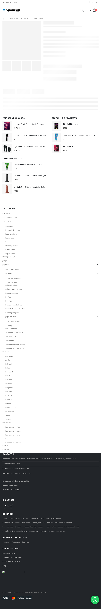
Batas (7, 368)
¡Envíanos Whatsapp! (11, 489)
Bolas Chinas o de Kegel (14, 289)
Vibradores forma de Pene (15, 344)
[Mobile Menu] (4, 10)
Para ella (5, 450)
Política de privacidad (11, 561)
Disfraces (9, 395)
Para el (5, 446)
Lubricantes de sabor (13, 431)
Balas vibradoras (11, 285)
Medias (8, 403)
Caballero (9, 380)
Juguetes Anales (11, 317)
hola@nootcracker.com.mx (19, 468)
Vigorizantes (10, 254)
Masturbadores (11, 328)
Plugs (10, 325)
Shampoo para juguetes (14, 332)
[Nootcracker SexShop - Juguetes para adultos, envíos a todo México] (13, 10)
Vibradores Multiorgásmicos (15, 348)
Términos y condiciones (12, 557)
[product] (7, 126)
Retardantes (10, 250)
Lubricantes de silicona (14, 435)
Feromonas (9, 242)
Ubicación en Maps (10, 485)
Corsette (8, 391)
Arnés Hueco (13, 282)
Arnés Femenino (14, 278)
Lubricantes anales (12, 427)
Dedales (8, 301)
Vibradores (9, 340)
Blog (4, 566)
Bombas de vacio (11, 293)
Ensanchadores (11, 234)
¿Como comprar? (9, 553)
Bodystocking (10, 372)
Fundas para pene (12, 313)
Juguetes (5, 264)
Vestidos (8, 419)
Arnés (7, 360)
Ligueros (8, 399)
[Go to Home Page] (3, 18)
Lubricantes (6, 422)
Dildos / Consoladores (13, 305)
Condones (9, 226)
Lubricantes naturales (13, 439)
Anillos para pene (12, 269)
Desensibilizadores (12, 230)
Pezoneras (9, 411)
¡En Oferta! (6, 213)
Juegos (5, 260)
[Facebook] (93, 2)
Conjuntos (9, 387)
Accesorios (9, 356)
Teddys (8, 415)
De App (8, 297)
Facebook (5, 506)
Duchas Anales (14, 321)
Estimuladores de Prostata (15, 309)
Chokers (8, 384)
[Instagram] (96, 2)
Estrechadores (10, 238)
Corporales (6, 221)
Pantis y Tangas (11, 407)
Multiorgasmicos (11, 246)
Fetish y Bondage (8, 256)
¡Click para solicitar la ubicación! (15, 481)
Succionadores (11, 336)
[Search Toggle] (82, 10)
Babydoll (8, 364)
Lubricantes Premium (13, 443)
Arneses (8, 273)
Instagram (10, 506)
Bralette (8, 376)
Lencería (5, 351)
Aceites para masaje (10, 217)
